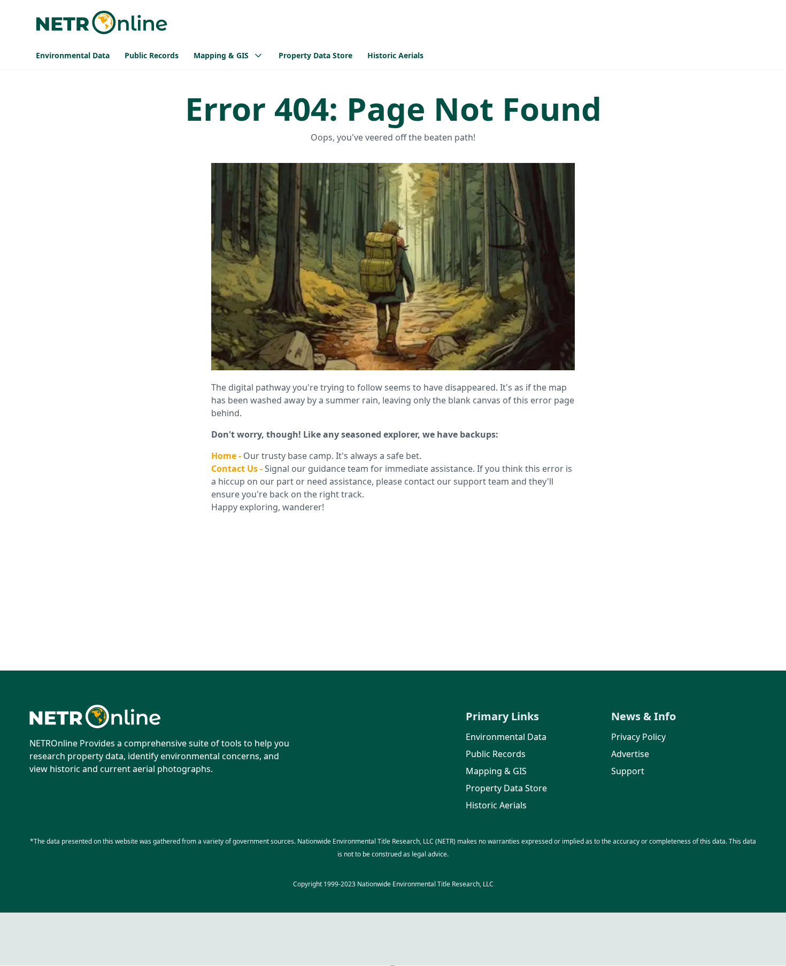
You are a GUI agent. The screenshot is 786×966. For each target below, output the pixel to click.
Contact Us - (238, 468)
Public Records (152, 55)
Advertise (630, 754)
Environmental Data (73, 55)
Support (627, 771)
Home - (227, 456)
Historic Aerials (395, 55)
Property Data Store (315, 55)
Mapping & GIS (496, 771)
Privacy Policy (638, 737)
